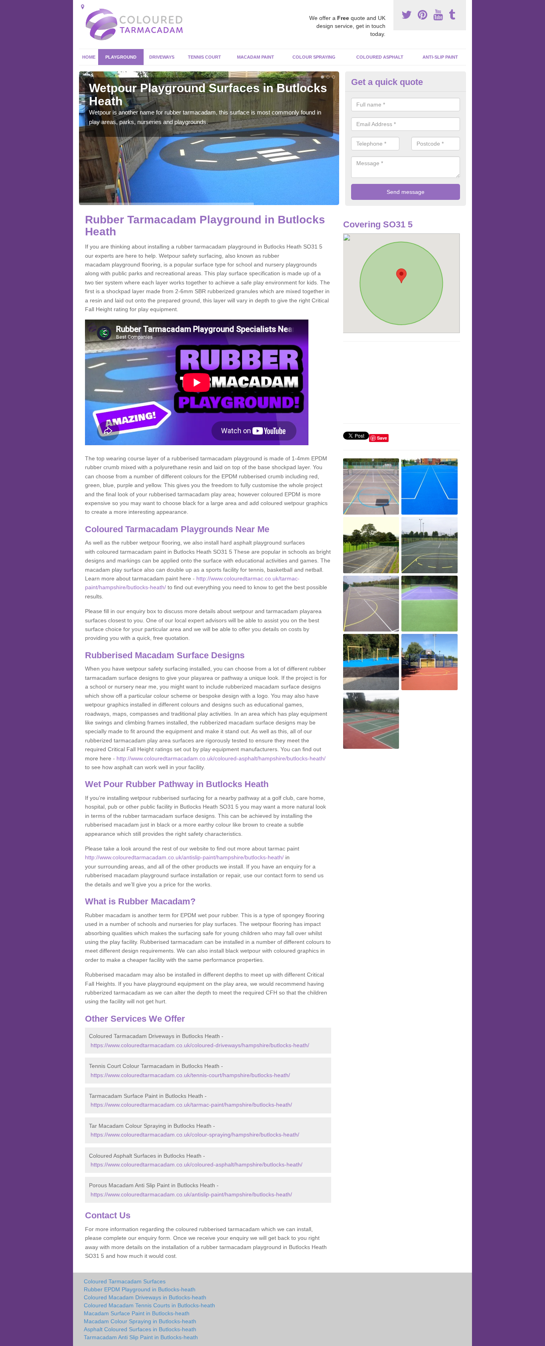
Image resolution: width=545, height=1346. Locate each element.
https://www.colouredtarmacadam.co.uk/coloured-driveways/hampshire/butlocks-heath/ (200, 1045)
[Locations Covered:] (82, 7)
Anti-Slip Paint (440, 57)
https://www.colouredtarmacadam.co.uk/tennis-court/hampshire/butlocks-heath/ (190, 1075)
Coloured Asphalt (379, 57)
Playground (120, 57)
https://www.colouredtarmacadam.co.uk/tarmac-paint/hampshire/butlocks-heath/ (191, 1104)
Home (88, 57)
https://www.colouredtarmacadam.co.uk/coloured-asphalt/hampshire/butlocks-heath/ (196, 1164)
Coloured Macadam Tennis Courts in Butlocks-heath (149, 1305)
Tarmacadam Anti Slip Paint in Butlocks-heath (141, 1337)
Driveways (161, 57)
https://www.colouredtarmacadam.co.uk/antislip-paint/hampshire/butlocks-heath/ (191, 1194)
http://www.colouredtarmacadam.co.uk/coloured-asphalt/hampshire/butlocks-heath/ (221, 758)
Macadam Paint (255, 57)
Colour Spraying (314, 57)
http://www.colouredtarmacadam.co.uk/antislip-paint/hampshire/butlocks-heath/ (184, 857)
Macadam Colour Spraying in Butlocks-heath (140, 1321)
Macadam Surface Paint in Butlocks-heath (137, 1313)
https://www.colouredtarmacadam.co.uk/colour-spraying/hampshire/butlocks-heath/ (195, 1134)
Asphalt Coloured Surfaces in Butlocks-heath (140, 1329)
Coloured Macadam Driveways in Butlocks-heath (145, 1297)
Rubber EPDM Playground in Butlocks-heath (139, 1289)
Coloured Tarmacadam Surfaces (125, 1281)
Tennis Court (204, 57)
